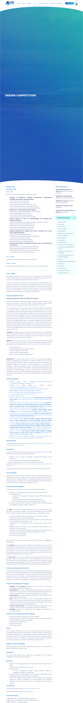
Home (18, 3)
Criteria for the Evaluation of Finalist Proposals (66, 256)
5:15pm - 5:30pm (63, 228)
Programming (61, 222)
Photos (47, 3)
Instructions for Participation (66, 244)
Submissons (61, 240)
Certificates (52, 3)
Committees (41, 3)
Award (60, 259)
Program (29, 3)
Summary (61, 266)
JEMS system (44, 452)
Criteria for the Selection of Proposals (66, 251)
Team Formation (63, 242)
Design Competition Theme (65, 233)
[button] (74, 217)
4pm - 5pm (61, 224)
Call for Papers (62, 231)
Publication (62, 263)
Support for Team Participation (67, 261)
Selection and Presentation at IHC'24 (66, 247)
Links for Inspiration (63, 235)
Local (35, 3)
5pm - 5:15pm (61, 226)
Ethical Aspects (62, 238)
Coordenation (62, 268)
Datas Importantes (64, 272)
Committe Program (64, 270)
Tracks (23, 3)
